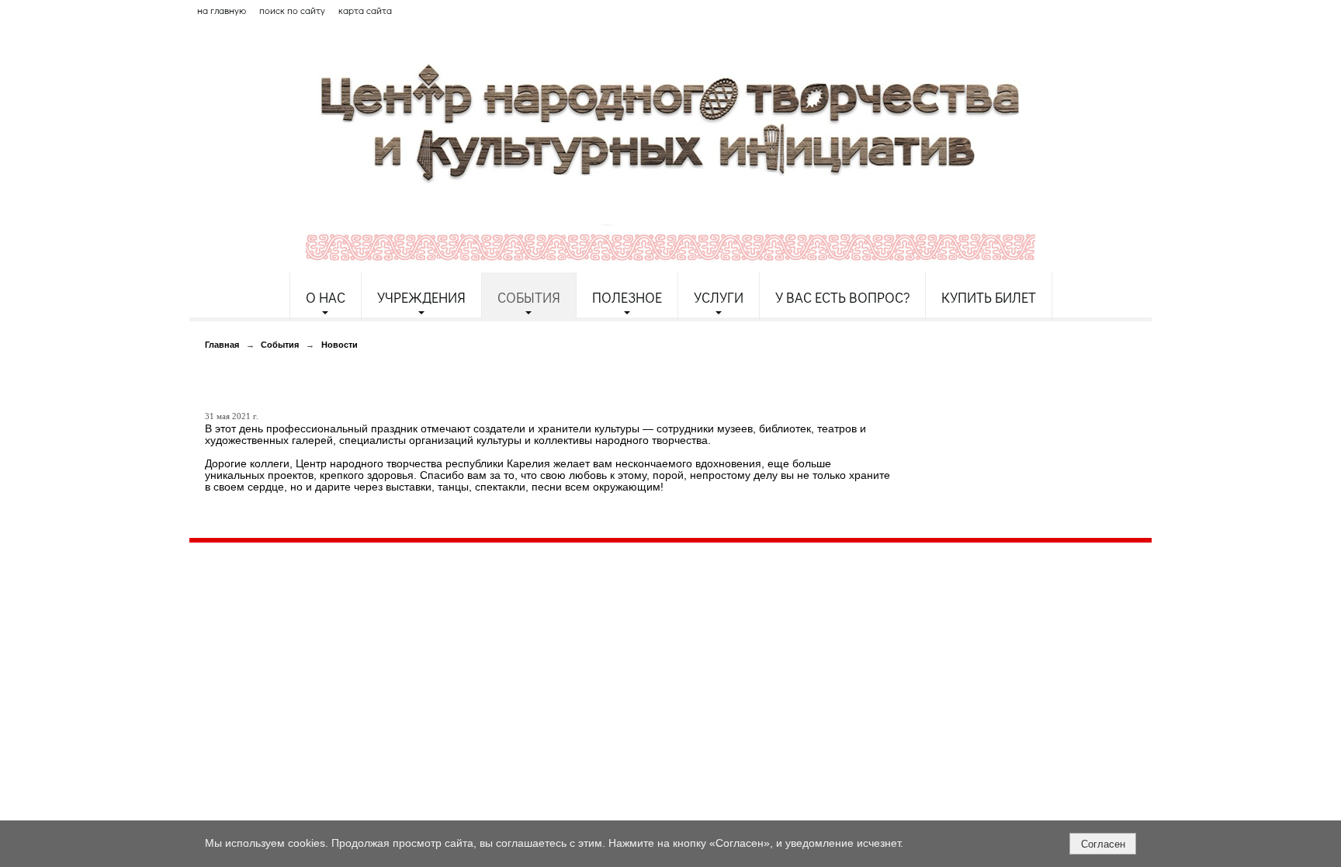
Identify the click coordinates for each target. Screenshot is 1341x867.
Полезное (627, 297)
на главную (221, 10)
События (528, 297)
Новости (339, 344)
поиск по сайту (292, 10)
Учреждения (421, 297)
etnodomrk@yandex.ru (564, 610)
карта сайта (365, 10)
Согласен (1103, 844)
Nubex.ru (332, 677)
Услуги (718, 297)
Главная (222, 344)
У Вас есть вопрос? (842, 297)
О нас (325, 297)
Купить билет (988, 297)
